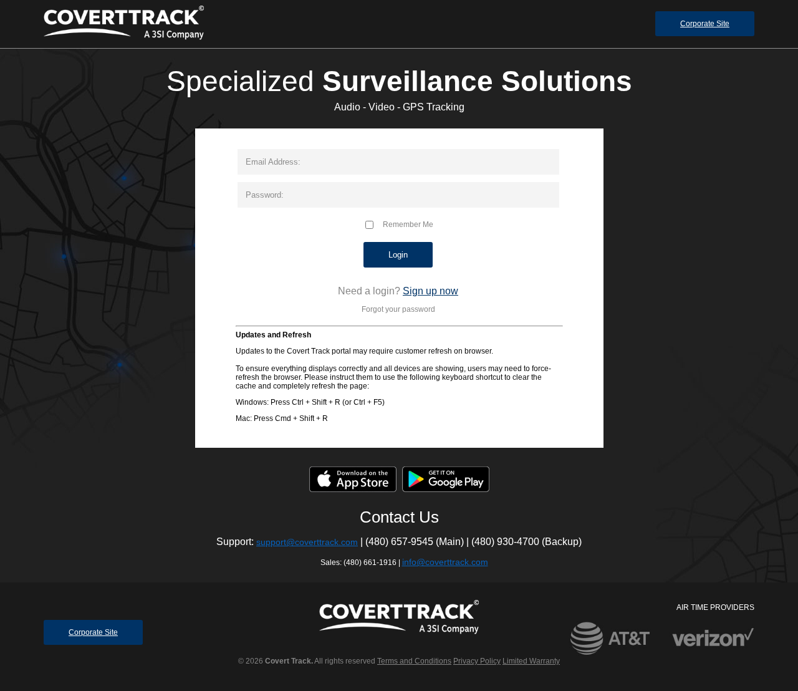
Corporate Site (704, 23)
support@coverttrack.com (307, 542)
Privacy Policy (477, 661)
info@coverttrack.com (445, 562)
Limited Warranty (531, 661)
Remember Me (404, 224)
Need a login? (369, 291)
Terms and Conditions (414, 661)
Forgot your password (398, 309)
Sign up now (430, 291)
